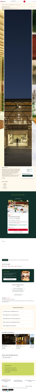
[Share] (31, 6)
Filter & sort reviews (17, 294)
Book (18, 229)
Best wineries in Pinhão (7, 357)
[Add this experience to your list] (27, 201)
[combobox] (17, 1)
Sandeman (4, 347)
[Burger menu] (34, 1)
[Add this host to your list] (33, 6)
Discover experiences (27, 175)
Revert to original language (18, 288)
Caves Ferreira (18, 347)
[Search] (24, 1)
